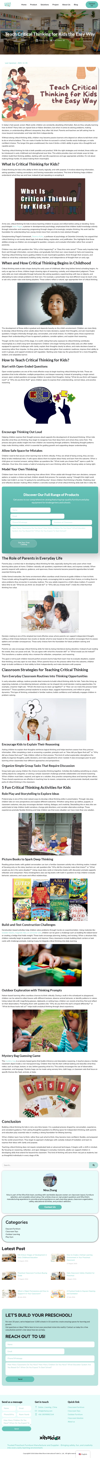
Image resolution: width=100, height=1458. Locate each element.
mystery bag (10, 1061)
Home (23, 4)
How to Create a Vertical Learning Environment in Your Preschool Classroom (79, 1257)
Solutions (45, 4)
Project (55, 4)
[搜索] (93, 1165)
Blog (76, 4)
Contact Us (50, 1207)
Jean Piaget (17, 226)
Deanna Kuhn (37, 236)
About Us (66, 4)
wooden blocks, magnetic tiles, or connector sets (21, 932)
